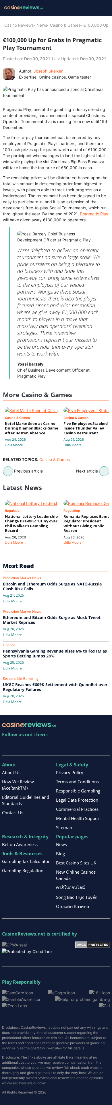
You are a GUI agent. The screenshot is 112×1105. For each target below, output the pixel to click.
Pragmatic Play (94, 213)
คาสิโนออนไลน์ (70, 887)
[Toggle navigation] (101, 8)
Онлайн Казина (72, 906)
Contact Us (12, 812)
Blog (60, 853)
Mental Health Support (78, 818)
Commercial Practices (77, 809)
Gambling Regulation (22, 870)
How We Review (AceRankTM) (18, 785)
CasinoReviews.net (23, 934)
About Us (11, 772)
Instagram (68, 746)
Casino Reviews (19, 25)
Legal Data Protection (77, 800)
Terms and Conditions (77, 781)
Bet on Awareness (20, 844)
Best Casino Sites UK (76, 863)
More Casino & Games (37, 395)
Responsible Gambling (78, 791)
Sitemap (64, 827)
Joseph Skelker (48, 71)
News (41, 25)
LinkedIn (19, 746)
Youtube (44, 746)
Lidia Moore (14, 445)
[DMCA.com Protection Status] (92, 944)
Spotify (81, 746)
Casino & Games (65, 25)
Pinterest (31, 746)
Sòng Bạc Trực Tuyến (76, 897)
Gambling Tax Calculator (26, 861)
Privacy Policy (69, 772)
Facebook (56, 746)
